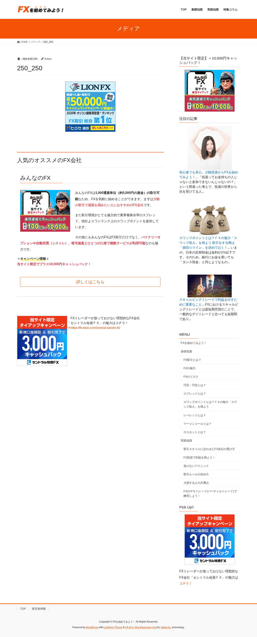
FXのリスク (191, 376)
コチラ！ (185, 583)
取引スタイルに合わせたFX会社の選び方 (209, 449)
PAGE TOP (247, 614)
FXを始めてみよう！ (194, 343)
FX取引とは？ (192, 359)
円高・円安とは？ (195, 385)
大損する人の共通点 (196, 482)
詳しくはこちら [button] (90, 282)
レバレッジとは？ (195, 415)
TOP (23, 608)
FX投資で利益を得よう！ (199, 457)
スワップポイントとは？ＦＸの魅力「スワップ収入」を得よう (210, 404)
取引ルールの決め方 (196, 474)
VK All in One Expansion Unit (141, 627)
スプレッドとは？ (195, 393)
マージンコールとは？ (198, 423)
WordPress (92, 627)
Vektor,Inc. (165, 627)
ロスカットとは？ (195, 432)
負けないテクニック (196, 465)
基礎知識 (186, 351)
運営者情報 (39, 608)
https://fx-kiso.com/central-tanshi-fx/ (95, 327)
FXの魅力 (190, 368)
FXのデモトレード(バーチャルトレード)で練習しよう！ (210, 493)
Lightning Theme (113, 627)
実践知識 (186, 440)
